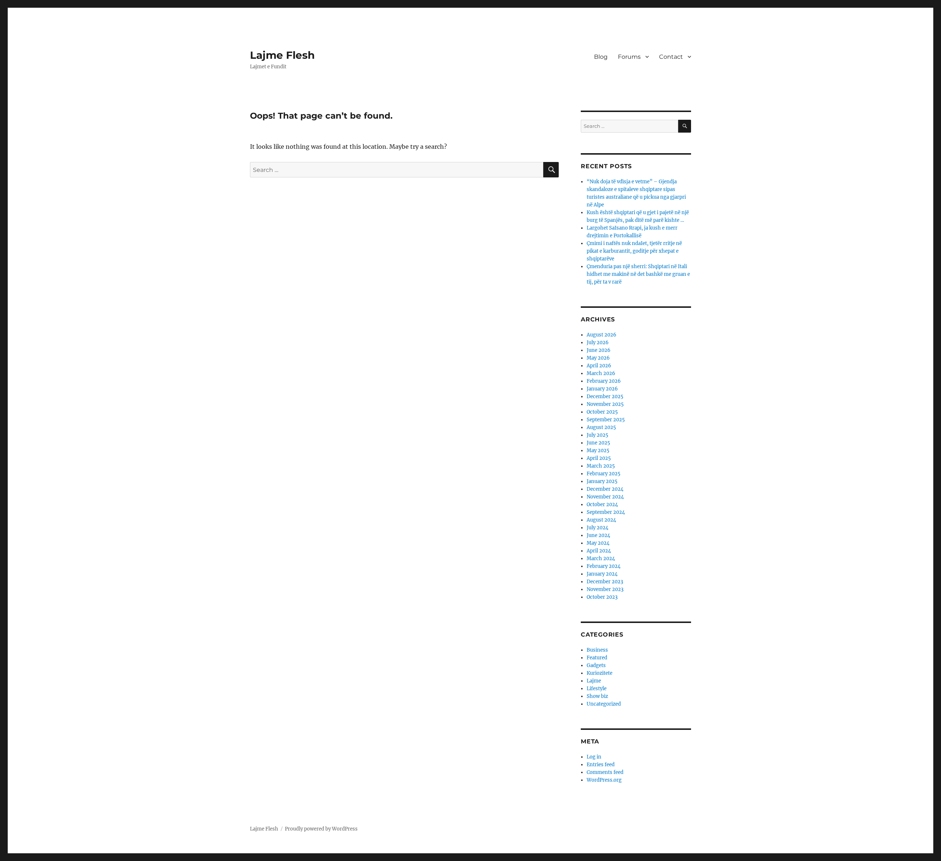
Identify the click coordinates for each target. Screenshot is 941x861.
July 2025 (597, 435)
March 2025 (601, 466)
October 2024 (602, 504)
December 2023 (605, 582)
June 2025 (598, 443)
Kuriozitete (599, 673)
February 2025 (603, 474)
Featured (597, 658)
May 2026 (598, 358)
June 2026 (599, 350)
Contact (671, 56)
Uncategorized (604, 704)
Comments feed (605, 772)
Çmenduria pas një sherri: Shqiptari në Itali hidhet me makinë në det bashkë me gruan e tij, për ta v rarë (638, 274)
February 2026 (604, 381)
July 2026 (598, 342)
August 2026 (601, 335)
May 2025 (598, 450)
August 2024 (601, 520)
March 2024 (601, 558)
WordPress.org (604, 780)
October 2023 (602, 597)
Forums (629, 56)
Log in (594, 757)
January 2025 (602, 481)
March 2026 (601, 373)
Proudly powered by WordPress (321, 829)
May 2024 (598, 543)
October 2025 (602, 412)
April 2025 (599, 458)
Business (597, 650)
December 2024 (605, 489)
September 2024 (606, 512)
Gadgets (596, 665)
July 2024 (597, 528)
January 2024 (602, 574)
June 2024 (598, 535)
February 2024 (603, 566)
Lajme (594, 681)
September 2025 (606, 420)
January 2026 (602, 389)
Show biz (597, 696)
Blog (601, 56)
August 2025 (601, 427)
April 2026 (599, 366)
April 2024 (599, 551)
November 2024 (605, 497)
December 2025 (605, 396)
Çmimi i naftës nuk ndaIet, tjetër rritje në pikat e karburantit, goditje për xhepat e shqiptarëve (634, 251)
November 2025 (605, 404)
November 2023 (605, 589)
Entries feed (601, 764)
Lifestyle (597, 688)
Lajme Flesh (282, 55)
